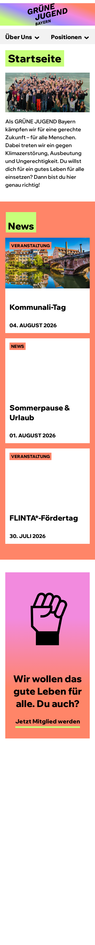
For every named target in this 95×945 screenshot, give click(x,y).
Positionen (66, 37)
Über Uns (18, 37)
